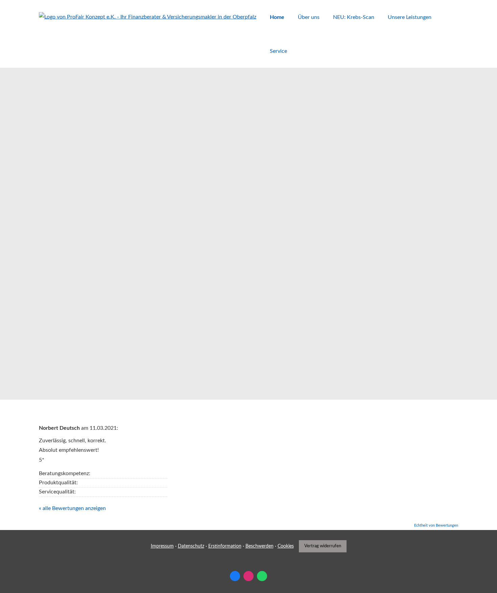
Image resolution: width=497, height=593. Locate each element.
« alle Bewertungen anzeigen (72, 508)
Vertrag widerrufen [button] (322, 546)
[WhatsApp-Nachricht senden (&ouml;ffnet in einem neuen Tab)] (262, 576)
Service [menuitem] (278, 51)
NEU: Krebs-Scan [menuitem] (353, 17)
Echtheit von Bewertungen (436, 525)
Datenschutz (191, 546)
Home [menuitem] (277, 17)
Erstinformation (224, 546)
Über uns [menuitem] (309, 17)
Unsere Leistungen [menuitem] (409, 17)
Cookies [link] (286, 546)
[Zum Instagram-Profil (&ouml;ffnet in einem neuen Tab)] (248, 576)
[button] (64, 368)
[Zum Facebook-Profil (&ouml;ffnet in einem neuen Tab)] (235, 576)
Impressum (162, 546)
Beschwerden (259, 546)
